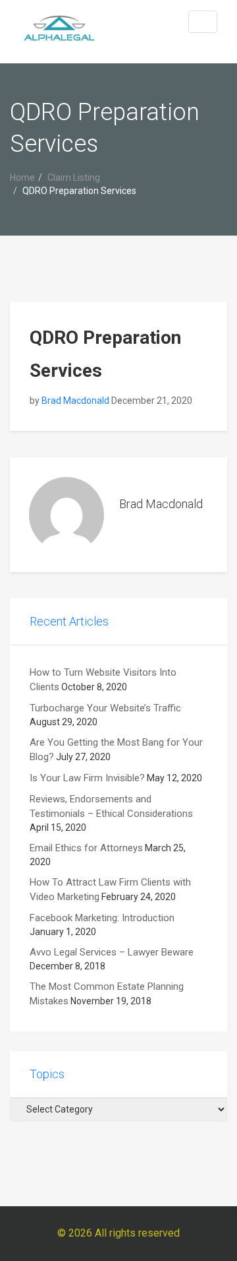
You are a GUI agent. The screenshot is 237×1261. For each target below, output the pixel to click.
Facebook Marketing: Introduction (102, 918)
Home (22, 177)
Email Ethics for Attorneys (86, 848)
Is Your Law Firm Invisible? (87, 778)
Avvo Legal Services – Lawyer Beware (112, 952)
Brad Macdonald (75, 400)
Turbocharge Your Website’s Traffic (105, 708)
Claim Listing (73, 177)
